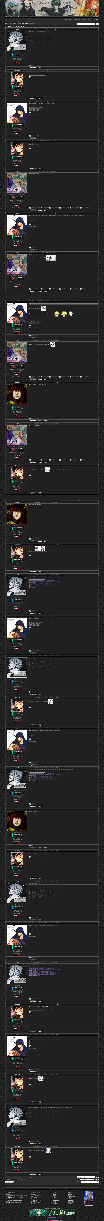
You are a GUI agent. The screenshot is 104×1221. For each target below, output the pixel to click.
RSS (97, 16)
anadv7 (70, 1192)
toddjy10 (70, 1194)
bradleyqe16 (71, 1198)
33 (55, 101)
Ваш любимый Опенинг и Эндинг (16, 1195)
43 (57, 502)
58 (57, 1074)
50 (57, 767)
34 (55, 140)
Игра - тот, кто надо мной (28, 23)
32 (55, 70)
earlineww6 (71, 1201)
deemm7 (70, 1195)
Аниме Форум (8, 23)
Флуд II (34, 1195)
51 (57, 809)
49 (57, 727)
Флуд (34, 1197)
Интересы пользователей (14, 1197)
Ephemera (17, 70)
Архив (19, 23)
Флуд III (35, 1192)
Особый (15, 23)
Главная (8, 16)
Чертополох (11, 1192)
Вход (19, 16)
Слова (34, 1202)
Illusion (54, 1195)
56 (57, 1004)
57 (57, 1034)
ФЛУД (8, 1194)
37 (55, 252)
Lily (54, 1198)
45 (57, 574)
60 (57, 1146)
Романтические (89, 1205)
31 (55, 29)
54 (57, 922)
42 (57, 465)
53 (57, 881)
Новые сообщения (69, 19)
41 (57, 423)
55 (57, 962)
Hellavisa (17, 382)
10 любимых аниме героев (15, 1202)
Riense (54, 1194)
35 (55, 171)
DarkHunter (56, 1200)
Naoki (17, 171)
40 (57, 382)
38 (55, 300)
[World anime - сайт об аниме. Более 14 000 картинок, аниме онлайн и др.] (52, 1215)
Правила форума (86, 19)
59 (57, 1104)
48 (57, 697)
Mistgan (55, 1203)
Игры (33, 1203)
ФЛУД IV (35, 1200)
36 (55, 213)
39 (57, 340)
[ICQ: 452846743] (40, 98)
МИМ (54, 1202)
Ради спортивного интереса (15, 1200)
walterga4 (70, 1202)
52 (57, 850)
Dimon (17, 29)
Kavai (17, 101)
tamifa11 (70, 1197)
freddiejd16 (71, 1203)
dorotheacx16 (71, 1196)
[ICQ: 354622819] (40, 68)
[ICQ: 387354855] (45, 210)
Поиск (93, 19)
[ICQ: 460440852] (45, 421)
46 (57, 616)
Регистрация (14, 16)
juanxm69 (70, 1200)
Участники (78, 19)
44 (57, 543)
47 (57, 655)
